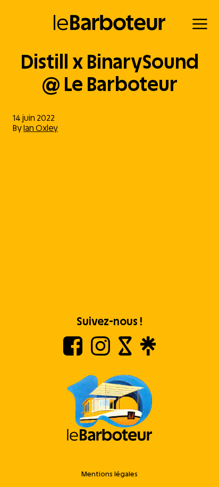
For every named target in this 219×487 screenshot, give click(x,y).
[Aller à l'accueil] (109, 409)
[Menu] (200, 24)
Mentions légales (109, 474)
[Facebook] (73, 353)
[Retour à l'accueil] (110, 22)
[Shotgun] (125, 353)
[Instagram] (100, 353)
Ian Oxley (40, 128)
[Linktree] (148, 353)
